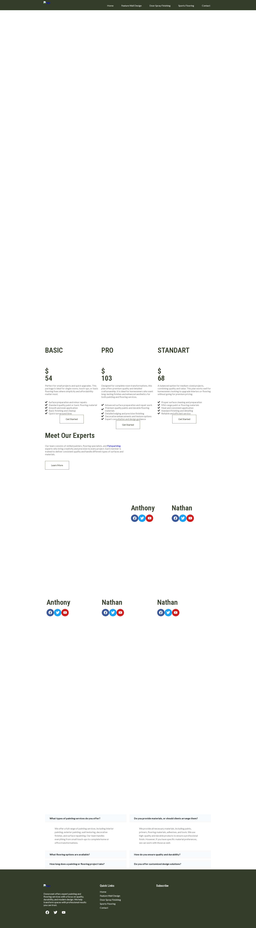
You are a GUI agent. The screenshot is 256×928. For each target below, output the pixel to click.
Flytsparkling (114, 445)
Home (110, 5)
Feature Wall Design (131, 5)
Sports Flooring (186, 5)
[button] (86, 818)
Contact (206, 5)
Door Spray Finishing (160, 5)
